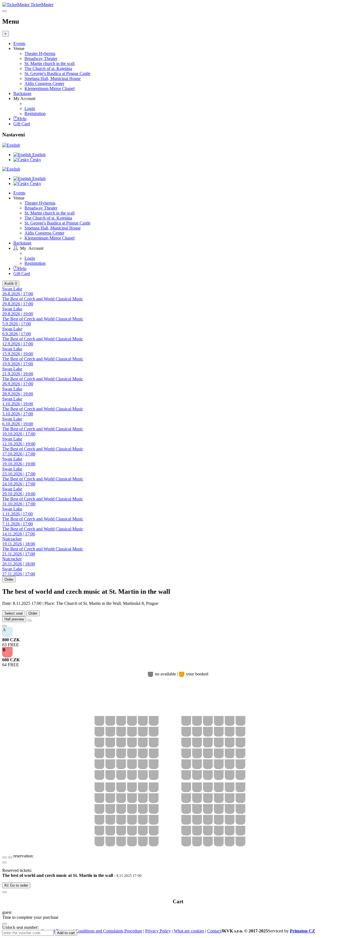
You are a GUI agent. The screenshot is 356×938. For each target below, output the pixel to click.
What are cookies (189, 931)
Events (19, 43)
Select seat (13, 613)
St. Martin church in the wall (49, 63)
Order (8, 579)
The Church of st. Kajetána (48, 68)
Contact (214, 931)
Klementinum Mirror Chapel (49, 88)
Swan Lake (17, 291)
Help (22, 118)
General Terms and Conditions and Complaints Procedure (91, 931)
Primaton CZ (302, 931)
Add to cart (66, 933)
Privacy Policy (158, 931)
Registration (35, 113)
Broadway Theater (40, 58)
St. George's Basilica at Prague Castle (57, 73)
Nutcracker (18, 541)
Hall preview (14, 619)
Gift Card (21, 123)
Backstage (22, 93)
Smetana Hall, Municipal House (52, 78)
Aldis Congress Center (44, 83)
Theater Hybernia (39, 53)
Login (29, 108)
